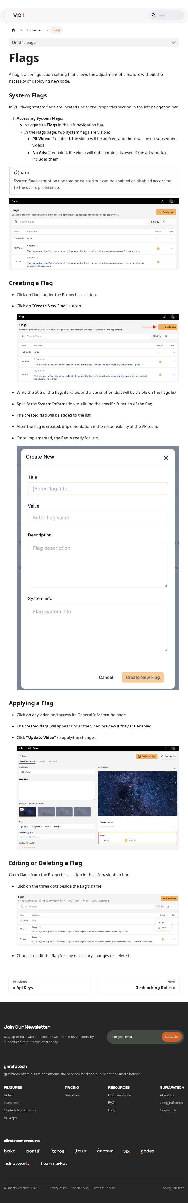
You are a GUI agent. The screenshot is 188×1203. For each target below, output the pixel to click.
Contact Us (168, 1110)
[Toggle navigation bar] (7, 15)
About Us (167, 1095)
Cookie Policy (80, 1188)
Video (8, 1095)
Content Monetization (20, 1110)
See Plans (72, 1095)
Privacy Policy (58, 1188)
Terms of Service (104, 1188)
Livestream (12, 1103)
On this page (24, 42)
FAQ (111, 1103)
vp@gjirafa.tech (171, 1103)
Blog (111, 1110)
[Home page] (13, 30)
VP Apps (10, 1118)
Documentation (119, 1095)
